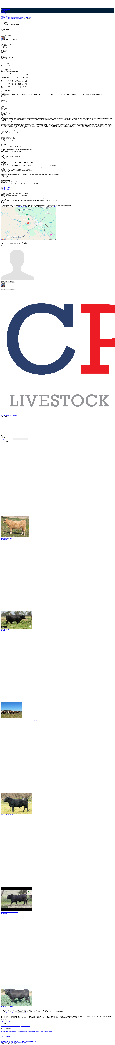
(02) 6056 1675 (5, 189)
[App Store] (3, 1021)
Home (2, 18)
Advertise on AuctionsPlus (30, 1041)
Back (4, 19)
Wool (2, 15)
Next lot (14, 21)
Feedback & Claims (13, 1012)
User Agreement (28, 1012)
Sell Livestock (4, 1041)
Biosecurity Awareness (47, 1031)
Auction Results (6, 18)
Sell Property (16, 1041)
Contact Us (3, 1036)
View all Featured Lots (5, 1009)
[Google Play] (9, 1021)
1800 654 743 (56, 206)
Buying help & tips (5, 1012)
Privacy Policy (23, 1042)
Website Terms (17, 1042)
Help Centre (8, 1036)
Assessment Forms (38, 1031)
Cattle (11, 18)
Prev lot (5, 21)
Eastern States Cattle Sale (17, 18)
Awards (13, 1026)
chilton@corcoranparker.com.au (10, 190)
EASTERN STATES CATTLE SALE (9, 240)
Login (2, 10)
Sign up (5, 10)
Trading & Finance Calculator (7, 439)
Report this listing (21, 1012)
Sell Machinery (10, 1041)
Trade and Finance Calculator (21, 1031)
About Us (3, 1026)
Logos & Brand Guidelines (24, 1026)
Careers (17, 1026)
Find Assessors (4, 1031)
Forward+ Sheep (4, 16)
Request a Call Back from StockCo (20, 439)
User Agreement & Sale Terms (7, 1042)
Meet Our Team (8, 1026)
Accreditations (31, 1031)
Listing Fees (21, 1041)
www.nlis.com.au (22, 206)
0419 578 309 (7, 187)
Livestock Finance (4, 13)
